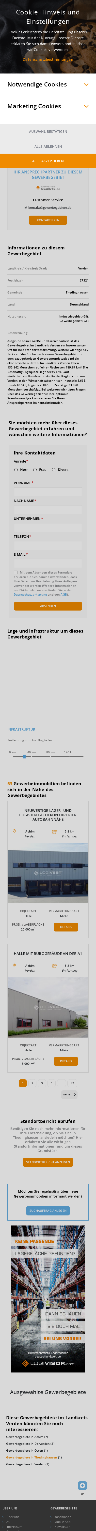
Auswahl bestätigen (48, 131)
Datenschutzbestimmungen (48, 59)
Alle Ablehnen (48, 146)
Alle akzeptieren (48, 161)
